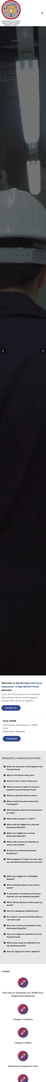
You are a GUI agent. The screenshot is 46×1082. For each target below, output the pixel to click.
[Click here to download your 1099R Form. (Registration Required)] (23, 982)
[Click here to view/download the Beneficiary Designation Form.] (23, 1056)
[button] (3, 351)
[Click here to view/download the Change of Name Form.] (23, 1032)
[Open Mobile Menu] (42, 13)
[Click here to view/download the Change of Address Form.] (23, 1009)
